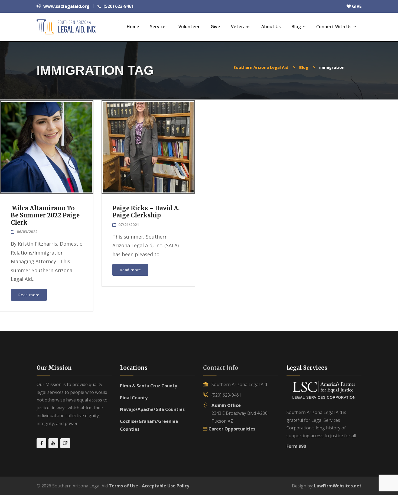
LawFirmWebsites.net (337, 486)
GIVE (356, 6)
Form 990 (296, 446)
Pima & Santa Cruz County (148, 386)
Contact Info (220, 367)
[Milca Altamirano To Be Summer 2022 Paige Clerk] (46, 145)
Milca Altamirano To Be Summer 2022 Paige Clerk (45, 215)
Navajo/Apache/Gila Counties (152, 409)
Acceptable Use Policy (165, 486)
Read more (29, 294)
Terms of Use (123, 486)
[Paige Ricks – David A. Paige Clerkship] (148, 145)
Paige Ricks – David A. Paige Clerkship (146, 211)
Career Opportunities (231, 429)
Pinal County (134, 398)
